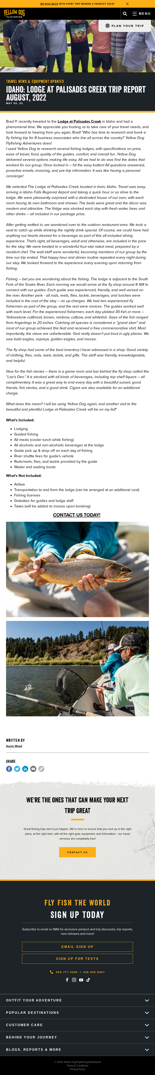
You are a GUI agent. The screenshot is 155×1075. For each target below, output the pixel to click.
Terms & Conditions (44, 1065)
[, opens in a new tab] (9, 769)
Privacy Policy (42, 1069)
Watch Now (99, 3)
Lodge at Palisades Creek (79, 121)
